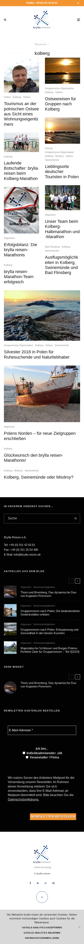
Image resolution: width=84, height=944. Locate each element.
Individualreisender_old (44, 753)
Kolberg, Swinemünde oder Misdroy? (38, 477)
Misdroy (59, 156)
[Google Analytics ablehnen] (79, 927)
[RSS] (38, 883)
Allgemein (9, 238)
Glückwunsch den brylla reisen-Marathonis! (33, 458)
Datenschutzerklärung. (23, 799)
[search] (75, 518)
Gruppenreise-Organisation (59, 88)
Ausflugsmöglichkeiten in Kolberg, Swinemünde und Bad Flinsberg (61, 265)
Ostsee (26, 97)
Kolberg (17, 97)
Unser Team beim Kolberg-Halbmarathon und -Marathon (62, 229)
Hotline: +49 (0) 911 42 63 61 (42, 3)
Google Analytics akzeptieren (42, 927)
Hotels (7, 97)
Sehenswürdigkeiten (44, 587)
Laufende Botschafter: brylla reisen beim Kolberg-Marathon (21, 171)
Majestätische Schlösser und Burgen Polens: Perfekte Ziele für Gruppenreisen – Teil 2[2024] (50, 650)
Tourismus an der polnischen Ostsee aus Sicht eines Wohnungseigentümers (21, 114)
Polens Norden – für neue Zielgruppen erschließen (40, 436)
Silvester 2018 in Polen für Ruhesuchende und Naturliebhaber (37, 354)
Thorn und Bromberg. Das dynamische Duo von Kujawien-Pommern (48, 594)
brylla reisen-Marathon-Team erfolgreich (18, 276)
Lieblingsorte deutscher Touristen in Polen (62, 171)
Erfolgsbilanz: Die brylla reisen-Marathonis (20, 249)
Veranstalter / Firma (44, 757)
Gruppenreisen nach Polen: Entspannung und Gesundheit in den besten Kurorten (49, 631)
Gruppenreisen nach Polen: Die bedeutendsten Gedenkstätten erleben (50, 612)
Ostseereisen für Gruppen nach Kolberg (60, 104)
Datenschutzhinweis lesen (42, 938)
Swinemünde (52, 160)
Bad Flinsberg (52, 247)
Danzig (49, 148)
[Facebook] (30, 883)
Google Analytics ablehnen (42, 933)
